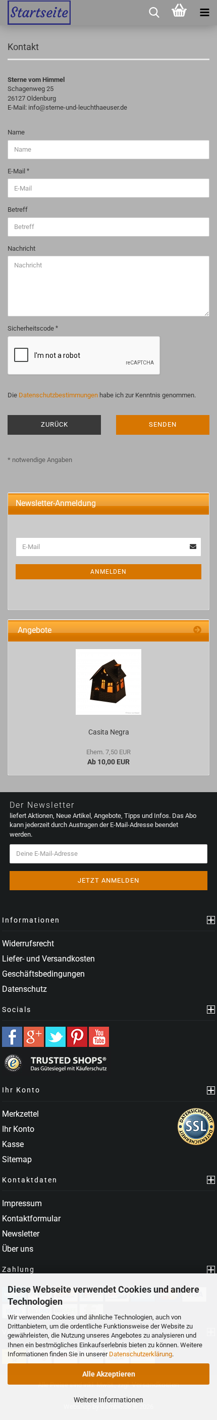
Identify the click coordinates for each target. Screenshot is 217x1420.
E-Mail (17, 171)
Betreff (18, 209)
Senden (163, 424)
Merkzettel (20, 1114)
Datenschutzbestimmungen (58, 395)
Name (16, 132)
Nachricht (21, 248)
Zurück (54, 424)
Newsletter (20, 1234)
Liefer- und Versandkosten (48, 959)
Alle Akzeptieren (108, 1374)
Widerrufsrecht (28, 943)
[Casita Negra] (108, 682)
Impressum (22, 1203)
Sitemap (17, 1159)
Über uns (17, 1249)
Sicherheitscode (32, 328)
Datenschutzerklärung (140, 1354)
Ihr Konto (18, 1129)
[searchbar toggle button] (154, 12)
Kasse (13, 1144)
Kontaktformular (31, 1218)
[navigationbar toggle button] (204, 12)
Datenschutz (24, 989)
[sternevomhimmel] (35, 12)
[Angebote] (197, 630)
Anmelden (108, 571)
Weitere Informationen (108, 1400)
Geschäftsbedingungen (43, 974)
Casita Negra (108, 732)
